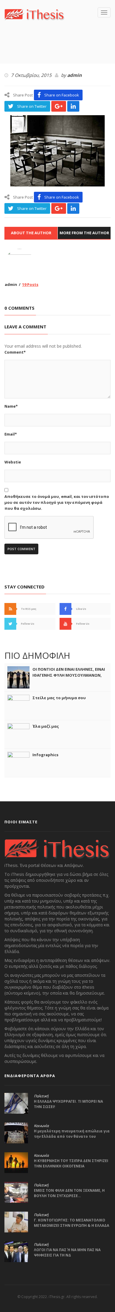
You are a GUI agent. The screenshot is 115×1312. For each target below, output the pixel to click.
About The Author (31, 232)
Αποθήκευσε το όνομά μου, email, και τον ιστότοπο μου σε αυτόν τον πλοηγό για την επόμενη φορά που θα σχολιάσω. (56, 502)
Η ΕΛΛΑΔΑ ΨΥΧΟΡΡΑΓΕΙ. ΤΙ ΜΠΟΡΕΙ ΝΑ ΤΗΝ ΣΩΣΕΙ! (68, 1104)
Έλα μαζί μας (45, 726)
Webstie (12, 462)
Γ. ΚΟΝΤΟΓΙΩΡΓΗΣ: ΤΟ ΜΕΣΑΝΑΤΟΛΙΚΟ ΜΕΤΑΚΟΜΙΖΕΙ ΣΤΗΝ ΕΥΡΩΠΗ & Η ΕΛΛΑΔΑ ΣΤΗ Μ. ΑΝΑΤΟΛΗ (71, 1225)
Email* (10, 434)
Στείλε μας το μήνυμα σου (59, 697)
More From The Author (84, 232)
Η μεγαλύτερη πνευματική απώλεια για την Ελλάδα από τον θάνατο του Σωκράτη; (72, 1136)
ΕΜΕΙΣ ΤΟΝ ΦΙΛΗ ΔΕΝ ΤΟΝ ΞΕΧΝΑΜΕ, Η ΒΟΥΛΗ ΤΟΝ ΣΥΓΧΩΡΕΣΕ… (69, 1193)
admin (74, 75)
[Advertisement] (59, 50)
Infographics (45, 754)
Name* (11, 406)
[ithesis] (34, 14)
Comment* (15, 352)
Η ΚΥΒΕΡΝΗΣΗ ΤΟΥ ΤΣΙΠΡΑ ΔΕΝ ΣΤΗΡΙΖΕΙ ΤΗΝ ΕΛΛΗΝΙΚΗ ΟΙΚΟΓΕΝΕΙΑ (71, 1163)
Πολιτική (41, 1096)
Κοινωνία (41, 1125)
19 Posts (30, 284)
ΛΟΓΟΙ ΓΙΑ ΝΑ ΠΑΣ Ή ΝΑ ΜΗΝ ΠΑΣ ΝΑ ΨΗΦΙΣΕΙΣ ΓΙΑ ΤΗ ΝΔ (67, 1252)
